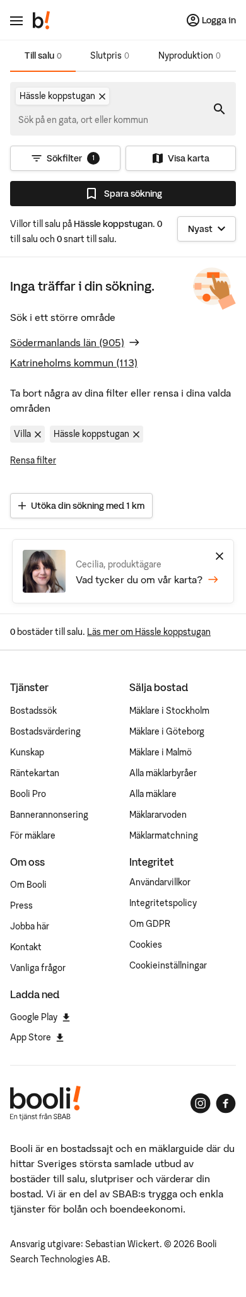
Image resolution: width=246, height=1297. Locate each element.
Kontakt (26, 947)
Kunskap (27, 752)
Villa (22, 433)
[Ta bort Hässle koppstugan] (102, 96)
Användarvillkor (159, 882)
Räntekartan (34, 773)
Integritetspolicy (163, 903)
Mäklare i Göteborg (166, 731)
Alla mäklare (153, 794)
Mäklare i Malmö (160, 752)
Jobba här (29, 926)
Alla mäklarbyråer (163, 773)
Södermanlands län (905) (67, 342)
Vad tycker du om (139, 579)
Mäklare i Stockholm (169, 710)
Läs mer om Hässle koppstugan (149, 631)
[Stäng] (219, 556)
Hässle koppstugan (91, 433)
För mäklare (33, 835)
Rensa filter (33, 460)
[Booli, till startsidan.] (41, 20)
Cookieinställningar (168, 965)
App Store (30, 1037)
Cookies (145, 944)
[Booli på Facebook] (226, 1103)
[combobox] (83, 120)
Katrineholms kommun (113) (74, 362)
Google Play (33, 1017)
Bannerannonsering (49, 814)
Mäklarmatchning (163, 835)
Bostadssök (33, 710)
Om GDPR (149, 923)
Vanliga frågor (38, 968)
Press (21, 905)
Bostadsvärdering (45, 731)
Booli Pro (28, 794)
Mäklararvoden (158, 814)
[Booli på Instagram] (200, 1103)
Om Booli (28, 884)
